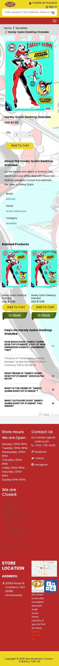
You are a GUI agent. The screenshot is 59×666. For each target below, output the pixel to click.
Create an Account (44, 3)
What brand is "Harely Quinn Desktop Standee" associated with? (24, 376)
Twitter (39, 458)
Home (8, 28)
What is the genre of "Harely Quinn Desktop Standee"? (23, 390)
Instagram (41, 465)
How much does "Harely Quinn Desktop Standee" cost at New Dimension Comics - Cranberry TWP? (25, 346)
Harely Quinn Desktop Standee (14, 297)
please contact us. (37, 635)
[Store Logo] (10, 4)
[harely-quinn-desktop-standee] (15, 268)
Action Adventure (16, 211)
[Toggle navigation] (55, 21)
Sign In (52, 7)
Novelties (21, 28)
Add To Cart (20, 145)
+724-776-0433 (44, 445)
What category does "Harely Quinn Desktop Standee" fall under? (23, 403)
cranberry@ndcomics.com (45, 439)
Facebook (40, 452)
